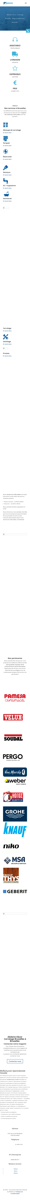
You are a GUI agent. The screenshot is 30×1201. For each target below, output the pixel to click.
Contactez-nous (15, 1061)
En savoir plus (7, 132)
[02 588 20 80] (28, 31)
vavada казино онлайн (13, 1079)
